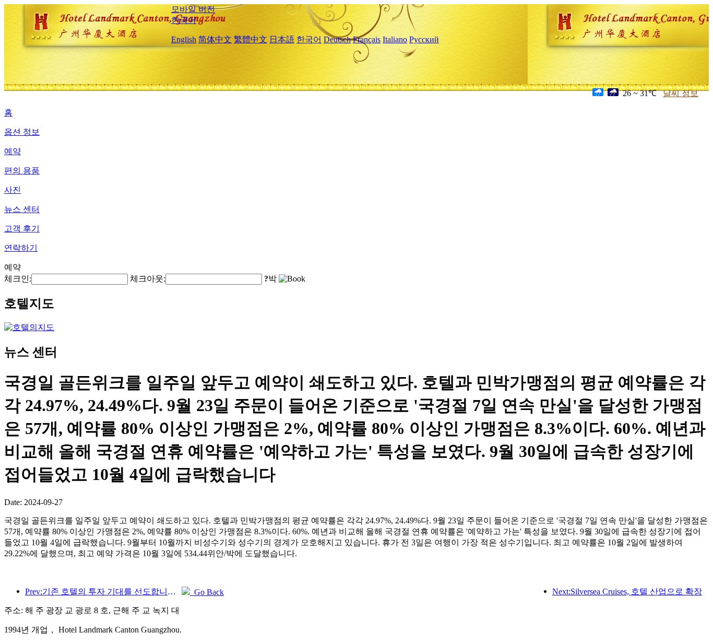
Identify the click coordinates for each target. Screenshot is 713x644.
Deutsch (337, 39)
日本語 (281, 39)
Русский (424, 39)
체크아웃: (147, 278)
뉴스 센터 (22, 209)
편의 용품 (22, 170)
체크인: (17, 278)
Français (367, 39)
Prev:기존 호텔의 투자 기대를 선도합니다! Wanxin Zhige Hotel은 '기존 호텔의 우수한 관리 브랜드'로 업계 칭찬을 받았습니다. (103, 591)
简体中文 (215, 39)
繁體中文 (250, 39)
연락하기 (21, 247)
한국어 (183, 20)
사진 (12, 189)
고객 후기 (22, 228)
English (183, 39)
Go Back (207, 592)
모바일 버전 (193, 9)
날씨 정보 (680, 93)
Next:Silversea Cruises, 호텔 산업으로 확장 (627, 591)
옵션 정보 (22, 131)
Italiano (395, 39)
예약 (12, 151)
